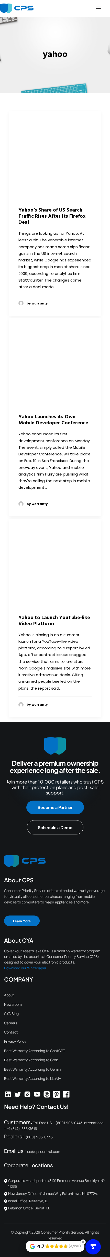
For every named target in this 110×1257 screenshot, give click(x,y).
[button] (98, 8)
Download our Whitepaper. (25, 968)
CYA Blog (11, 1013)
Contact (11, 1032)
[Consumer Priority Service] (17, 8)
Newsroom (13, 1004)
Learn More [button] (22, 920)
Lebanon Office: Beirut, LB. (29, 1208)
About (9, 995)
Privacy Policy (15, 1041)
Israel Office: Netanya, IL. (28, 1200)
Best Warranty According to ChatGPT (34, 1050)
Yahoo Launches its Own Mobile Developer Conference (53, 420)
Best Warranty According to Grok (31, 1059)
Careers (10, 1023)
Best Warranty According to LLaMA (32, 1078)
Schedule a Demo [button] (55, 827)
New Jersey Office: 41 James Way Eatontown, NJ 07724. (53, 1193)
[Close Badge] (83, 1242)
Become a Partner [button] (55, 807)
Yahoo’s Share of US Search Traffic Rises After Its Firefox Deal (52, 216)
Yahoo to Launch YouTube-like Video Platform (54, 621)
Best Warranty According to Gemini (32, 1069)
